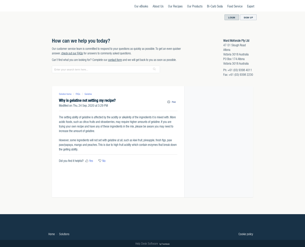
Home (51, 234)
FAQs (78, 93)
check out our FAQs (72, 53)
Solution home (65, 93)
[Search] (154, 69)
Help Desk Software (147, 243)
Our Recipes (175, 6)
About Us (158, 6)
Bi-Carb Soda (215, 6)
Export (250, 6)
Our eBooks (141, 6)
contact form (115, 60)
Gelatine (88, 93)
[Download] (146, 77)
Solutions (64, 234)
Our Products (194, 6)
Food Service (235, 6)
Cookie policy (245, 234)
